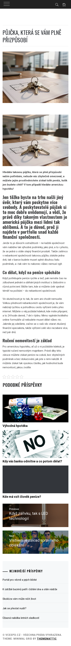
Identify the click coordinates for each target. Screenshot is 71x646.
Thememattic (47, 638)
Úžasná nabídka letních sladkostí (21, 617)
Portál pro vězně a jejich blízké (20, 579)
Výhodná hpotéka (15, 426)
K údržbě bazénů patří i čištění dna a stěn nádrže (30, 589)
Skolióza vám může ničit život (19, 598)
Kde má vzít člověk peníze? (22, 496)
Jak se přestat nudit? (14, 608)
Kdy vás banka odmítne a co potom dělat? (32, 461)
